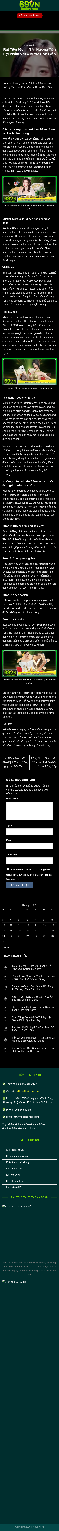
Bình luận (12, 798)
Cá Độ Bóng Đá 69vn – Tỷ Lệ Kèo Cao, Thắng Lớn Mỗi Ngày (34, 1008)
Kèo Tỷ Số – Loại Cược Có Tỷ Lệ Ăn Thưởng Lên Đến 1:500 (32, 998)
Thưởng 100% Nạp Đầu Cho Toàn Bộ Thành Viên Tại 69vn (33, 1029)
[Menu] (4, 5)
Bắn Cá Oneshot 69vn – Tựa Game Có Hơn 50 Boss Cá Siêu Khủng (33, 1039)
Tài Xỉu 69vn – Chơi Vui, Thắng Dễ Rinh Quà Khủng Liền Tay (31, 967)
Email (10, 840)
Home (5, 83)
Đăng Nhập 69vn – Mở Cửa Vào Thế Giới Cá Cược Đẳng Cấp (44, 762)
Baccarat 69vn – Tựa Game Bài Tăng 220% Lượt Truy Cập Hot (32, 988)
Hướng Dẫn (29, 45)
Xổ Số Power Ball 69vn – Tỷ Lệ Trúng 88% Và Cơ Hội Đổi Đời (33, 1049)
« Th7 (5, 948)
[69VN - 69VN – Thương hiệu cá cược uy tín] (29, 5)
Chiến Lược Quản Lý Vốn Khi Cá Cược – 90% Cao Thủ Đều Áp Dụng (34, 977)
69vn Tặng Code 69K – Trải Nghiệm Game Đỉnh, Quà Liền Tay (32, 1019)
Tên (9, 825)
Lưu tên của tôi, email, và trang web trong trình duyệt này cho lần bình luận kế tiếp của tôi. (29, 874)
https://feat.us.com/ (13, 535)
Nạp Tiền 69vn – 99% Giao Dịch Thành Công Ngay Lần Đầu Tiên (15, 762)
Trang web (11, 854)
